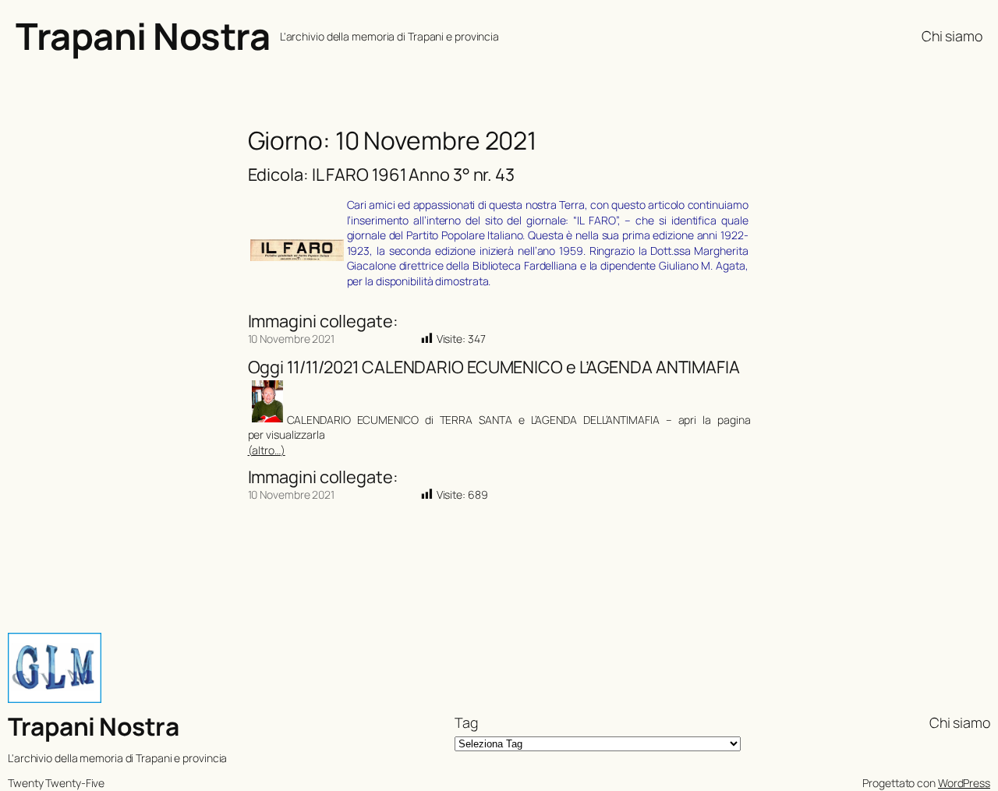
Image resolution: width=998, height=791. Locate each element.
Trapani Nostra (143, 36)
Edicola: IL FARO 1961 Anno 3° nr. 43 (381, 174)
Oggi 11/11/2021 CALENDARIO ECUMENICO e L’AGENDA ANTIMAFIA (494, 367)
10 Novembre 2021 (291, 338)
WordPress (964, 782)
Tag (466, 722)
